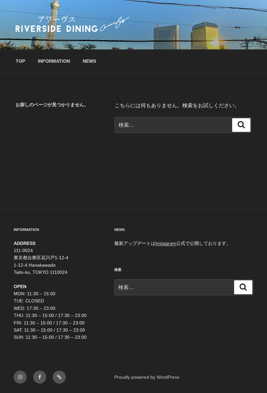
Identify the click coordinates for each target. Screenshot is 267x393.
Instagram (165, 243)
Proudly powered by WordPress (146, 377)
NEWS (89, 61)
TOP (20, 61)
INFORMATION (54, 61)
